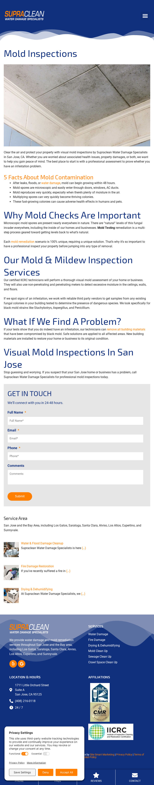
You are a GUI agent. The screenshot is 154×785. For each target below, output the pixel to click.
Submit (20, 496)
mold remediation (22, 241)
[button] (145, 16)
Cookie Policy (89, 757)
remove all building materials (126, 329)
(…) (84, 548)
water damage (50, 183)
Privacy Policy (124, 754)
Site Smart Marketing (102, 754)
